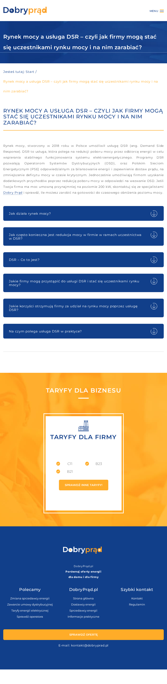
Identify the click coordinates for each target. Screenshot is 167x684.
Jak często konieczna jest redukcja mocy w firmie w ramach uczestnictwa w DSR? (75, 237)
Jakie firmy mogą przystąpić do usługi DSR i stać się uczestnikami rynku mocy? (74, 283)
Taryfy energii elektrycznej (29, 610)
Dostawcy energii (83, 604)
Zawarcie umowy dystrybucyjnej (30, 604)
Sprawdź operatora (30, 616)
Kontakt (137, 598)
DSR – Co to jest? (24, 260)
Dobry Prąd (12, 193)
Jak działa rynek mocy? (30, 213)
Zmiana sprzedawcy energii (30, 598)
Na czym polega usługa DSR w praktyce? (45, 331)
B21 (70, 472)
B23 (98, 464)
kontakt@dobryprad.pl (90, 645)
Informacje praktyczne (83, 616)
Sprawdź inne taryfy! (83, 485)
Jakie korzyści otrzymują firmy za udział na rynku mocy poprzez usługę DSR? (73, 308)
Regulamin (137, 604)
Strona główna (83, 598)
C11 (69, 464)
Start (30, 72)
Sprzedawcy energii (83, 610)
